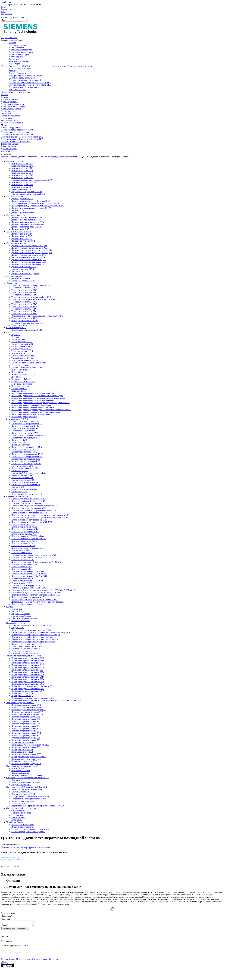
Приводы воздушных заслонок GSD (27, 660)
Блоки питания (18, 817)
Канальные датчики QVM (23, 281)
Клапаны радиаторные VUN (24, 564)
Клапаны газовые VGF (21, 569)
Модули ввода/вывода (21, 616)
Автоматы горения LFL (22, 168)
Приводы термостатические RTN (26, 759)
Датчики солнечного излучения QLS (27, 775)
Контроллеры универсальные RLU (26, 424)
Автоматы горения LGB (22, 170)
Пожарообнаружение (18, 73)
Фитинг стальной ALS (21, 346)
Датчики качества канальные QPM (26, 220)
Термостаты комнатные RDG (24, 295)
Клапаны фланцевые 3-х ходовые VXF (28, 508)
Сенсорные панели (19, 365)
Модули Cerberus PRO (21, 792)
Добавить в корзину (10, 866)
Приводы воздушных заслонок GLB (27, 679)
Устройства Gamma (17, 89)
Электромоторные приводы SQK (26, 733)
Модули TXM (17, 487)
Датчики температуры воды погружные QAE (31, 252)
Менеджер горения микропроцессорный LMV (32, 180)
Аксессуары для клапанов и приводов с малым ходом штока (38, 398)
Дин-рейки (16, 377)
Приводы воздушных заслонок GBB (27, 658)
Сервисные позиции (20, 651)
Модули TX (16, 609)
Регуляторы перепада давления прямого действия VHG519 (37, 206)
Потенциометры (18, 391)
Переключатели (18, 339)
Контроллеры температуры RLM (26, 463)
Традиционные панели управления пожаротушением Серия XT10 (40, 632)
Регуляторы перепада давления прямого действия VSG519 (37, 203)
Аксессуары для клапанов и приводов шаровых (32, 393)
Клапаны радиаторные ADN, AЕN (26, 557)
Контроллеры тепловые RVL (24, 449)
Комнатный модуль (20, 773)
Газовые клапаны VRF (21, 583)
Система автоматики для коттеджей (25, 80)
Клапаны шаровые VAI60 (22, 560)
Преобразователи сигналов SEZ (25, 360)
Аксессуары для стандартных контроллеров (30, 414)
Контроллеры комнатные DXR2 (25, 485)
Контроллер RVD (19, 440)
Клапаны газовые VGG (21, 567)
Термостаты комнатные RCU (24, 288)
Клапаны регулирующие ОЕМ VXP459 (28, 571)
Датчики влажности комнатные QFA (27, 224)
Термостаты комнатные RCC (24, 302)
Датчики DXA (17, 210)
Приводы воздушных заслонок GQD (27, 663)
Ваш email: (6, 919)
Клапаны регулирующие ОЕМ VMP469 (29, 576)
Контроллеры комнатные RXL (25, 428)
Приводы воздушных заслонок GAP (27, 665)
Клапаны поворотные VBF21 (24, 541)
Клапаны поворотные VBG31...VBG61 (28, 538)
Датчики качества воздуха (20, 50)
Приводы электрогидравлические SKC (28, 756)
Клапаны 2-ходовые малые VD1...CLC (28, 588)
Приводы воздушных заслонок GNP (27, 691)
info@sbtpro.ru (7, 2)
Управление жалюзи (20, 620)
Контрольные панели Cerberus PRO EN (28, 646)
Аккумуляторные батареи (22, 801)
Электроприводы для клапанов (23, 78)
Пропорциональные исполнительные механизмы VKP (35, 595)
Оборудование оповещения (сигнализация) (30, 796)
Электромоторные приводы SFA (25, 740)
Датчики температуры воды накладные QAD (60, 157)
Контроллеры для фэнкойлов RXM (26, 447)
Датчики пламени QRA (21, 234)
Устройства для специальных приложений (30, 829)
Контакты (89, 66)
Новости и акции (59, 66)
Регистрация (6, 9)
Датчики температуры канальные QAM (29, 245)
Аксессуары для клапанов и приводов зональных (33, 400)
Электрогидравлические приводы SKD (28, 707)
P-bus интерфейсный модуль (24, 618)
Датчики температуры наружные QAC (28, 255)
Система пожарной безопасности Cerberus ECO (30, 82)
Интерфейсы (17, 372)
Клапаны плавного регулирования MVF (29, 513)
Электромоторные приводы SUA (26, 763)
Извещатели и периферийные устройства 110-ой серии (35, 635)
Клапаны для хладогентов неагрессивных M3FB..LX (35, 506)
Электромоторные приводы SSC (25, 721)
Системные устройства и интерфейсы (28, 831)
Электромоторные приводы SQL (26, 731)
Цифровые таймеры (20, 370)
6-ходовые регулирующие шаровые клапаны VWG (34, 555)
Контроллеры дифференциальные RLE (28, 435)
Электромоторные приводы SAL (26, 747)
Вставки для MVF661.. (21, 379)
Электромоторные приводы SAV (26, 754)
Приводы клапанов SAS (22, 749)
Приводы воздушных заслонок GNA (27, 667)
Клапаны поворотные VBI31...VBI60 (27, 536)
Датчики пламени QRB (21, 236)
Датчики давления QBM (22, 199)
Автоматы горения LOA (22, 184)
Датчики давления (17, 47)
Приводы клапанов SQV (22, 742)
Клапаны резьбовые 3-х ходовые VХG (28, 501)
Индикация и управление (22, 827)
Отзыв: (5, 925)
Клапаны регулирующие (20, 68)
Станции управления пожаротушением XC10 (31, 625)
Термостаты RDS (19, 325)
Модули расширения (20, 613)
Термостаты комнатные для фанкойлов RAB (31, 297)
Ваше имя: (6, 916)
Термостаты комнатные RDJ (24, 313)
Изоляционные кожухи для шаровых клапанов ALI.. (34, 599)
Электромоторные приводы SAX (26, 705)
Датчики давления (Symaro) (23, 213)
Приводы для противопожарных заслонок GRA (32, 698)
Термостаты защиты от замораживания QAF (31, 285)
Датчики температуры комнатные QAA (29, 248)
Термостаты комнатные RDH (24, 309)
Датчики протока (16, 57)
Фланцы (15, 337)
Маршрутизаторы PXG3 (22, 475)
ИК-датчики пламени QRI (23, 241)
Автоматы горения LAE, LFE (24, 182)
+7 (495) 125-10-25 (9, 37)
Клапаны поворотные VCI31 (24, 527)
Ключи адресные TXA (21, 349)
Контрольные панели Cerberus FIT (26, 644)
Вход (3, 7)
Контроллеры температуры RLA (25, 438)
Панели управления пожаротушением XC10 (31, 630)
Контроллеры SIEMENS (19, 66)
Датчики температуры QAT (23, 267)
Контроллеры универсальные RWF (27, 456)
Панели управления (20, 386)
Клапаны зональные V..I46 (23, 545)
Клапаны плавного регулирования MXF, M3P (31, 522)
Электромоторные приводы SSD (26, 719)
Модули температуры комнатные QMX (28, 257)
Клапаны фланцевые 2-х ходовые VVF (28, 503)
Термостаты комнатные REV (24, 306)
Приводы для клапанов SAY (24, 761)
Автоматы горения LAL (22, 163)
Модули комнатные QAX (22, 269)
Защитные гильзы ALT (21, 342)
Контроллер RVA (19, 442)
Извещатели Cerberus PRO (23, 794)
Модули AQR (17, 271)
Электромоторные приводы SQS (26, 728)
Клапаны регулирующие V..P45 (25, 531)
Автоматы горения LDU (22, 166)
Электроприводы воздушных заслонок (26, 75)
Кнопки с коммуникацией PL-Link (26, 367)
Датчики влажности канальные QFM (27, 222)
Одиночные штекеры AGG (23, 381)
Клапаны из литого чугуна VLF (25, 585)
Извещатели (16, 780)
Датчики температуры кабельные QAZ (28, 262)
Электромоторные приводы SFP (25, 738)
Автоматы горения (17, 45)
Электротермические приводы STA (27, 714)
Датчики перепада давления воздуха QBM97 (31, 208)
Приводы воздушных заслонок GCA (27, 674)
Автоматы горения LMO (22, 177)
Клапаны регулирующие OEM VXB (27, 581)
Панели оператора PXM (22, 477)
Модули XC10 (17, 628)
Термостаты (14, 59)
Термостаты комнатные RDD (24, 292)
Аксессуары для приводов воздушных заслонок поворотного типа (41, 410)
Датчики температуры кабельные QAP (28, 259)
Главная (4, 66)
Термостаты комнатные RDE (24, 290)
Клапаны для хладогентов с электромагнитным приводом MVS (39, 517)
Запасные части (18, 803)
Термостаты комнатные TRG (24, 318)
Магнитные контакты (21, 813)
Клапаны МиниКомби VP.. (23, 524)
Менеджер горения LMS (22, 189)
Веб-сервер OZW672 (20, 770)
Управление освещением (22, 824)
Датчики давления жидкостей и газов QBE (30, 201)
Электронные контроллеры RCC (25, 461)
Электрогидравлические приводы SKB (28, 710)
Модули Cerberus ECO (21, 785)
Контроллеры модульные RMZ (25, 431)
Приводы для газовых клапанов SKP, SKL (30, 745)
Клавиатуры (16, 820)
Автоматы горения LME (22, 175)
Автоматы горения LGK (22, 173)
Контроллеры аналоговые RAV (25, 421)
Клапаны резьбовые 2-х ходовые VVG (28, 499)
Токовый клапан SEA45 (22, 358)
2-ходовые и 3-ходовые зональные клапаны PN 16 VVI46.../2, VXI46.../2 (43, 590)
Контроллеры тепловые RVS (24, 452)
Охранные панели (19, 810)
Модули (12, 71)
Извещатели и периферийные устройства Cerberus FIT (35, 637)
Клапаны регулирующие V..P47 (25, 529)
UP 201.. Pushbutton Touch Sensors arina (28, 363)
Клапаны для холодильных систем (26, 604)
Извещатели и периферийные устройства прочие (33, 642)
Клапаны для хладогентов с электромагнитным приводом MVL (39, 515)
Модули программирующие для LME (28, 194)
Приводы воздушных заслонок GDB (27, 681)
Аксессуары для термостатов (24, 417)
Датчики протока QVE (21, 278)
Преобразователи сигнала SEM (25, 468)
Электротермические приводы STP (27, 712)
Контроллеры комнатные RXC (25, 482)
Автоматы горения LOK (22, 187)
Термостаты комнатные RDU (24, 311)
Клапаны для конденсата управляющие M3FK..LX (33, 510)
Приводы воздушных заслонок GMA (27, 677)
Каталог (12, 43)
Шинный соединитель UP (23, 374)
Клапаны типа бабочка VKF (24, 534)
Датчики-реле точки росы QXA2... (26, 227)
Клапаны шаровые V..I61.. (23, 543)
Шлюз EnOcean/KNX (20, 445)
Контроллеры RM (19, 492)
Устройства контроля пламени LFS (26, 192)
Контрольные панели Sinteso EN (25, 649)
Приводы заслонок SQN (22, 693)
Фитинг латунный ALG (22, 344)
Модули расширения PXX (23, 480)
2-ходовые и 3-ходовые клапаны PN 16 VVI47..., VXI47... (36, 592)
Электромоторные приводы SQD (26, 735)
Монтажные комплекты (22, 384)
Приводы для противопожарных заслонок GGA (32, 686)
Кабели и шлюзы (19, 388)
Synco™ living (17, 768)
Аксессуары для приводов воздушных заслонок (32, 407)
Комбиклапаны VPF (20, 550)
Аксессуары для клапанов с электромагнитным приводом (37, 395)
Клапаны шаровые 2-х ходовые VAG (27, 548)
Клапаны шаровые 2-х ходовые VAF (27, 597)
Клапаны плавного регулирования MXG (29, 520)
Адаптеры (15, 335)
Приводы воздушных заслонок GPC (27, 688)
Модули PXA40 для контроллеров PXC (28, 473)
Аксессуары (14, 64)
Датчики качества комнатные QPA (26, 217)
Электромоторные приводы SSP (25, 717)
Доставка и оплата (76, 66)
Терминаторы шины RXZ (22, 351)
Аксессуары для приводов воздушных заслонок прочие (36, 412)
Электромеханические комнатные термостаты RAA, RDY (37, 316)
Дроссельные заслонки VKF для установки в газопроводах (37, 602)
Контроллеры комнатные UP (24, 489)
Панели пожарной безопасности (25, 782)
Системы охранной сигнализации (24, 87)
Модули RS (16, 611)
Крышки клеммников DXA (23, 356)
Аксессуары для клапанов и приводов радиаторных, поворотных (40, 402)
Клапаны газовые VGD (21, 553)
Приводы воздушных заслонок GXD (27, 684)
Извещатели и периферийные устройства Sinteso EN (34, 639)
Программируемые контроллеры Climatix (29, 494)
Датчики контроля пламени (21, 52)
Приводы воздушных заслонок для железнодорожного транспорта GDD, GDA (46, 700)
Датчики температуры (19, 54)
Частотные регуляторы (19, 61)
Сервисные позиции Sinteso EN (25, 653)
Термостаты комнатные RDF (24, 304)
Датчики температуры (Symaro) (25, 274)
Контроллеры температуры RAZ (25, 459)
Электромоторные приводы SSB (25, 724)
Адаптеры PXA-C (19, 353)
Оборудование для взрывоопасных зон (28, 799)
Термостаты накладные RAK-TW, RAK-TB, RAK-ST (35, 299)
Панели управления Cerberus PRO (26, 789)
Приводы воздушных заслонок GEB (27, 672)
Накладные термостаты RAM (24, 320)
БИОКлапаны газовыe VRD (23, 578)
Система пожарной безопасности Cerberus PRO (30, 85)
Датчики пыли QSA (20, 229)
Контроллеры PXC (19, 470)
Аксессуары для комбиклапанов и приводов (31, 405)
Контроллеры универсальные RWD (27, 454)
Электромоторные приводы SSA (26, 726)
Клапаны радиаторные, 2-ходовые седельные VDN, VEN (36, 562)
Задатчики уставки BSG (22, 466)
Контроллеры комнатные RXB (25, 426)
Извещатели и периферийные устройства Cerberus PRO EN (37, 806)
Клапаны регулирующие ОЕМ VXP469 (28, 574)
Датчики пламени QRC (21, 238)
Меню (4, 92)
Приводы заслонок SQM (22, 695)
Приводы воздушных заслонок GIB (27, 670)
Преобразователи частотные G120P (27, 330)
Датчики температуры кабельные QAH (28, 264)
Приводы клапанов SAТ (22, 752)
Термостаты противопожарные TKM (27, 323)
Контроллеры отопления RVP (24, 433)
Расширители (17, 815)
